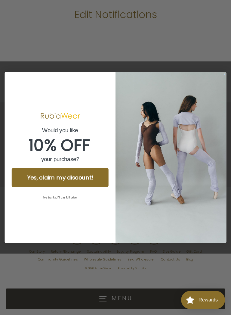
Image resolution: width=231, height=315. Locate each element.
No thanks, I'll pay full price (60, 197)
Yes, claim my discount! (60, 178)
